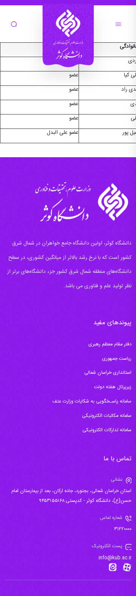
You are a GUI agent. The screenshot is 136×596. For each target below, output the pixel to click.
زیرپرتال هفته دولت (112, 387)
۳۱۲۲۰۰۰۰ (122, 529)
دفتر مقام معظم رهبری (109, 344)
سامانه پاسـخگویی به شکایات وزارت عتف (92, 402)
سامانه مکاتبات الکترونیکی (106, 416)
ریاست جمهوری (116, 359)
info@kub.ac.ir (115, 558)
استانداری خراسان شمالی (107, 373)
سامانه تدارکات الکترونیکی (106, 430)
